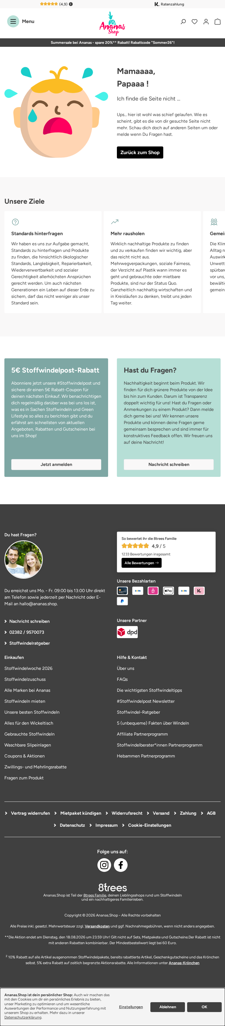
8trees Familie (94, 895)
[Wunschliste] (194, 21)
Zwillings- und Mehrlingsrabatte (35, 767)
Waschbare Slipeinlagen (27, 745)
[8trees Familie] (112, 887)
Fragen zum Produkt (24, 777)
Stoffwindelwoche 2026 (28, 668)
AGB (211, 813)
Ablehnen (167, 1007)
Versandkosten (97, 926)
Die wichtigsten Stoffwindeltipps (149, 690)
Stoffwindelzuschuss (25, 679)
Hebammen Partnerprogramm (146, 756)
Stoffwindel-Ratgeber (138, 712)
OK (204, 1007)
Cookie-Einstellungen (149, 825)
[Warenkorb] (216, 21)
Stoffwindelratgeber (29, 643)
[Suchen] (183, 21)
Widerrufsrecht (126, 813)
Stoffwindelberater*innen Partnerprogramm (160, 745)
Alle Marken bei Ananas (27, 690)
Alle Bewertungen (139, 563)
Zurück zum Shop (140, 152)
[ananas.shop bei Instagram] (104, 865)
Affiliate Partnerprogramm (142, 734)
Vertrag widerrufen (30, 813)
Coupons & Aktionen (24, 756)
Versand (161, 813)
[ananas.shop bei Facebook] (121, 865)
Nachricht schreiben (29, 621)
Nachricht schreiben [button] (168, 464)
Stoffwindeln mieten (24, 701)
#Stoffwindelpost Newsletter (146, 701)
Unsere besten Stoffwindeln (32, 712)
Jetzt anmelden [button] (56, 464)
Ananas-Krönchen (184, 963)
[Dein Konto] (206, 21)
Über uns (125, 668)
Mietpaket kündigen (80, 813)
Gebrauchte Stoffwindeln (29, 734)
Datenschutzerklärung (22, 1017)
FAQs (122, 679)
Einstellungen (131, 1007)
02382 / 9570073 (26, 632)
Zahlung (187, 813)
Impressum (106, 825)
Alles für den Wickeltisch (28, 723)
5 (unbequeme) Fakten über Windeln (153, 723)
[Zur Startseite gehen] (112, 24)
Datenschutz (72, 825)
